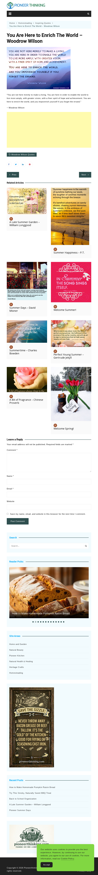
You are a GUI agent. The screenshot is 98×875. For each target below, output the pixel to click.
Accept (46, 865)
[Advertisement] (49, 130)
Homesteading (16, 673)
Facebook (9, 164)
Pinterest (30, 164)
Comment (12, 450)
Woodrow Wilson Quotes (23, 154)
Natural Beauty (16, 650)
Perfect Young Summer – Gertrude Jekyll (69, 356)
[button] (33, 622)
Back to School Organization (22, 799)
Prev (14, 175)
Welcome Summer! (65, 310)
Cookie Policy (67, 859)
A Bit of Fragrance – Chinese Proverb (26, 401)
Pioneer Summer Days (20, 810)
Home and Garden (18, 644)
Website (10, 501)
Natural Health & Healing (21, 661)
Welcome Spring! (64, 428)
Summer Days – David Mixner (22, 309)
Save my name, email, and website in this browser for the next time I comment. (48, 514)
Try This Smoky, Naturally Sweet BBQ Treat (30, 793)
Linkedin (23, 164)
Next (84, 175)
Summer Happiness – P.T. (69, 252)
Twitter (16, 164)
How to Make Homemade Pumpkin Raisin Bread (41, 613)
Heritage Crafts (16, 667)
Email (10, 489)
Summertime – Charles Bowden (23, 352)
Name (10, 476)
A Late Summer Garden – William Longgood (24, 223)
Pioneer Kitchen (16, 656)
